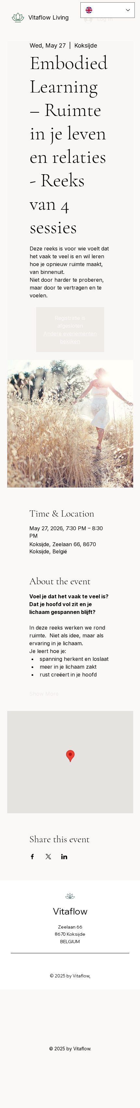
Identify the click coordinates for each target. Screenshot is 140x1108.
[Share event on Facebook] (32, 856)
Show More (44, 693)
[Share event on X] (48, 856)
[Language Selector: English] (107, 10)
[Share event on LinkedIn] (64, 856)
